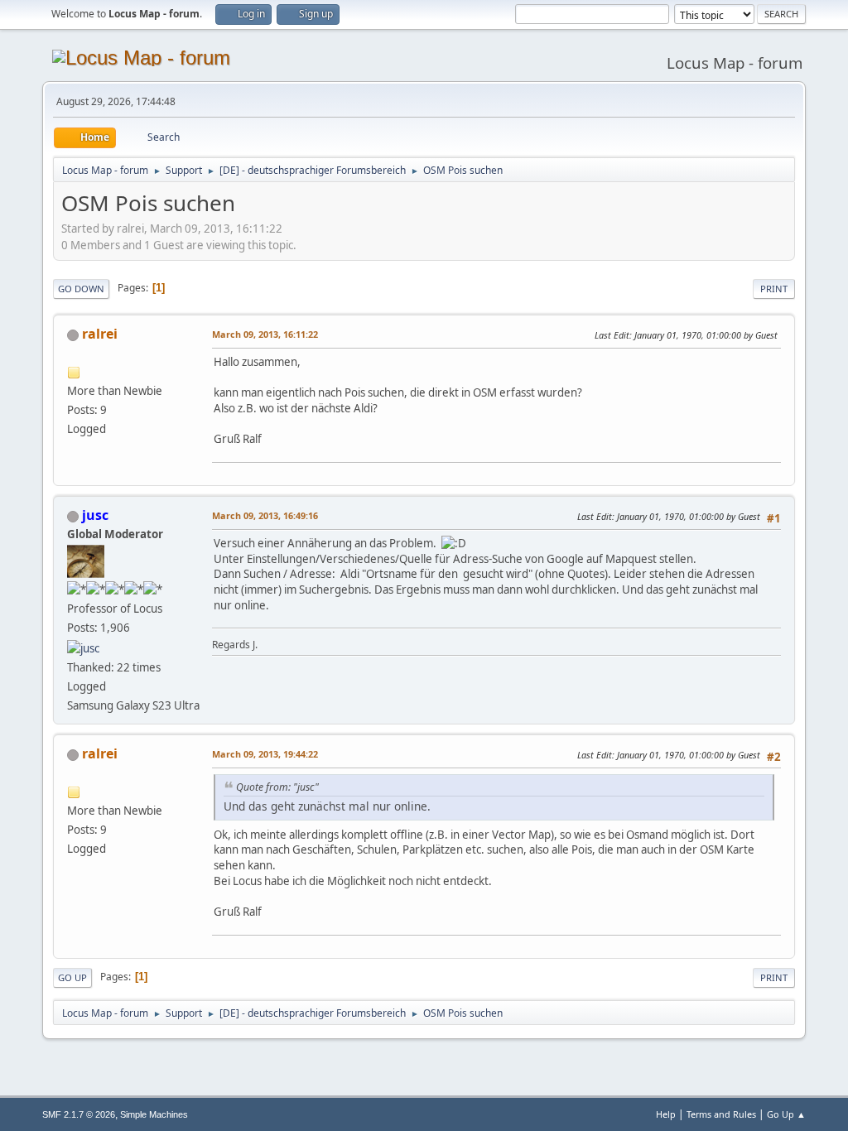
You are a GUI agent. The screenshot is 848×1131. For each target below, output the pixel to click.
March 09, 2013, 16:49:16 (265, 515)
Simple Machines (154, 1114)
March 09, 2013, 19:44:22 (265, 754)
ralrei (100, 334)
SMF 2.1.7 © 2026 (78, 1114)
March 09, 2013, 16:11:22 (265, 334)
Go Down (81, 288)
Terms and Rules (721, 1114)
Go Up (72, 977)
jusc (95, 515)
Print (774, 288)
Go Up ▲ (786, 1114)
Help (666, 1114)
